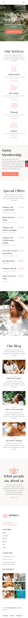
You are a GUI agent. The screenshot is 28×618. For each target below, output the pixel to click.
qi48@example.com (8, 556)
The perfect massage (14, 441)
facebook (5, 616)
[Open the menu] (24, 2)
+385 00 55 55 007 (10, 525)
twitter (12, 616)
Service (5, 538)
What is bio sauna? (14, 378)
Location (5, 535)
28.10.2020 (14, 376)
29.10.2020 (14, 407)
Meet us (5, 541)
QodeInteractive (11, 608)
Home (4, 533)
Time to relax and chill (14, 409)
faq (4, 544)
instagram (19, 616)
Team (4, 547)
